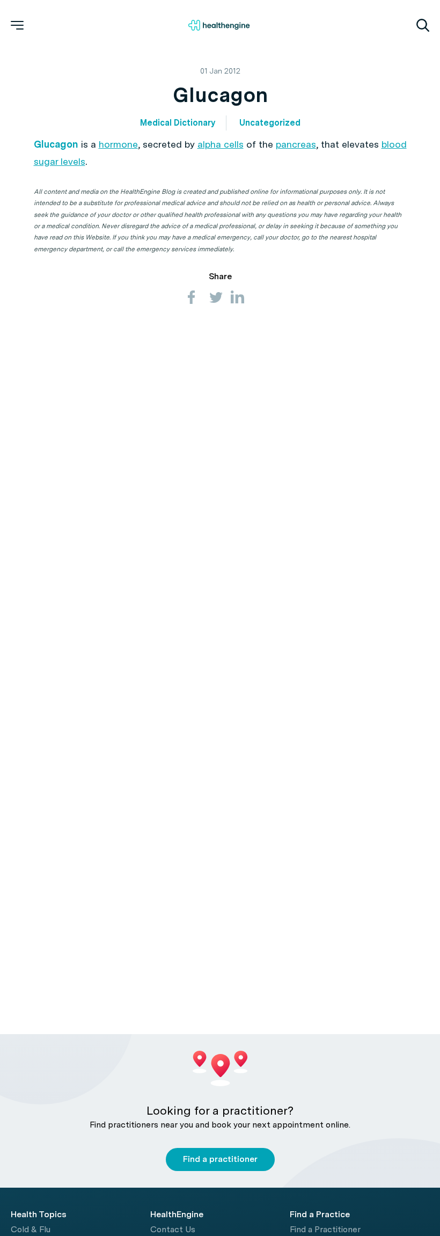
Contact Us (172, 1229)
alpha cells (220, 144)
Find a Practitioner (325, 1229)
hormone (118, 144)
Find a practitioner (220, 1159)
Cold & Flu (30, 1229)
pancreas (296, 144)
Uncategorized (269, 123)
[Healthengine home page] (219, 25)
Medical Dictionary (177, 123)
